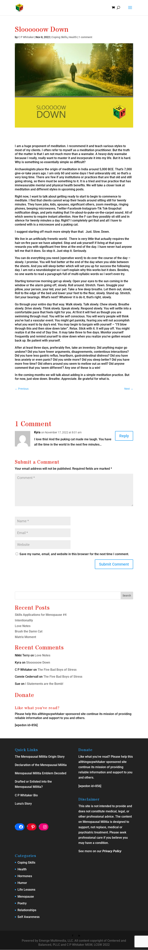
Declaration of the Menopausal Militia (41, 765)
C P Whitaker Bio (26, 795)
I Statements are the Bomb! (47, 684)
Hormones (25, 876)
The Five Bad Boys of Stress (57, 669)
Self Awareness (29, 917)
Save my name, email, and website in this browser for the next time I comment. (74, 554)
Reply (124, 436)
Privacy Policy (111, 851)
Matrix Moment (25, 637)
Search (127, 595)
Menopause (26, 896)
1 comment (85, 37)
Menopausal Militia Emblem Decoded (40, 773)
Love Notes (22, 626)
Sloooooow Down (38, 662)
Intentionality (24, 620)
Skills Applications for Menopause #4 (40, 615)
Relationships (27, 910)
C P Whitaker (26, 37)
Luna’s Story (23, 803)
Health (73, 37)
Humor (22, 883)
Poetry (22, 903)
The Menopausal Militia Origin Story (40, 756)
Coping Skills (59, 37)
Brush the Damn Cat (28, 631)
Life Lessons (26, 889)
